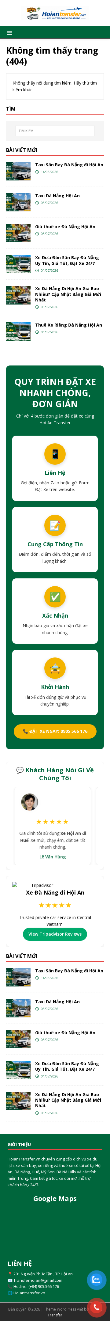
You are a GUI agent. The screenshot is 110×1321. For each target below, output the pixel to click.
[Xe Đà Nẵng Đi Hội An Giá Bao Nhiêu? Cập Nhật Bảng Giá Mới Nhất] (18, 295)
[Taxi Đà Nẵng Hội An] (18, 202)
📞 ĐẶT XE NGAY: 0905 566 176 (55, 731)
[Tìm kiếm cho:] (55, 131)
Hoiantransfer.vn (29, 1293)
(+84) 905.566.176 (43, 1286)
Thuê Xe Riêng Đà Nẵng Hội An (68, 325)
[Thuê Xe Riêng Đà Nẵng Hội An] (18, 331)
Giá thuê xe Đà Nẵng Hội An (65, 226)
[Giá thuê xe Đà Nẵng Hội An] (18, 233)
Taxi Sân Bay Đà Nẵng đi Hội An (69, 165)
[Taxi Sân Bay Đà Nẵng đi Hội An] (18, 171)
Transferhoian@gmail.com (37, 1280)
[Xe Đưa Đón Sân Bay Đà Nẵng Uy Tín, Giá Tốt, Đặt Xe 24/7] (18, 264)
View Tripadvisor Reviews (55, 934)
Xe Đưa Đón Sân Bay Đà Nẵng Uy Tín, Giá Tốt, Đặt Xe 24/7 (67, 260)
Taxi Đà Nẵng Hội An (57, 196)
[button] (8, 32)
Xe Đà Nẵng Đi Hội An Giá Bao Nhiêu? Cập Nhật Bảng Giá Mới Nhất (68, 294)
